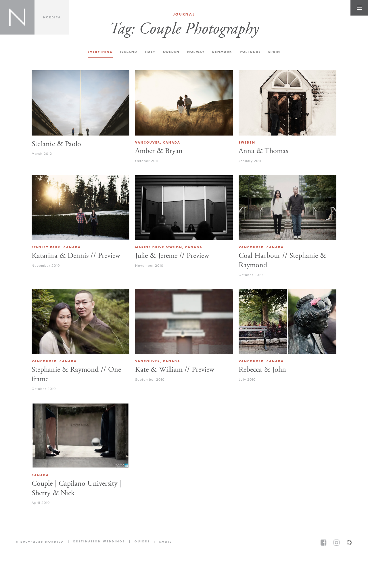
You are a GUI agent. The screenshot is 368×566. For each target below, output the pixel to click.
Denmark (222, 52)
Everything (100, 52)
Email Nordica (161, 542)
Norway (196, 52)
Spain (274, 52)
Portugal (250, 52)
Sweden (171, 52)
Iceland (128, 52)
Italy (150, 52)
